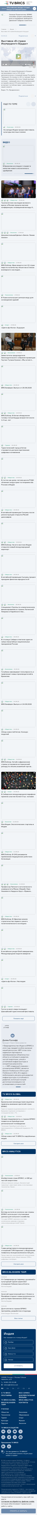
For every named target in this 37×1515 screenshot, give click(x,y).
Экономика (23, 1412)
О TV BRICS (5, 1393)
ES (24, 1388)
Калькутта (12, 1326)
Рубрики (5, 1409)
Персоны (4, 1423)
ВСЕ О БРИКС (24, 1393)
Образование (24, 1415)
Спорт (21, 1418)
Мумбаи (10, 1314)
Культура (4, 1420)
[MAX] (20, 1437)
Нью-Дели (11, 1320)
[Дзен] (20, 1431)
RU (2, 1388)
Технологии (5, 1415)
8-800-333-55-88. (6, 1475)
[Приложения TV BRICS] (3, 1446)
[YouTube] (15, 1431)
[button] (7, 173)
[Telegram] (9, 1437)
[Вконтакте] (3, 1431)
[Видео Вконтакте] (15, 1437)
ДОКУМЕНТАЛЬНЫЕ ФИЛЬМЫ (27, 1396)
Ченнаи (10, 1332)
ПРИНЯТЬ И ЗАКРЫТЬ (18, 1511)
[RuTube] (3, 1437)
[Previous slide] (30, 66)
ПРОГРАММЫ (6, 1395)
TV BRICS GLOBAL (8, 1400)
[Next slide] (33, 104)
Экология (22, 1423)
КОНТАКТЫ (23, 1402)
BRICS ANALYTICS (26, 1400)
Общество (5, 1412)
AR (29, 1388)
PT (18, 1388)
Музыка (22, 1420)
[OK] (9, 1431)
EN (8, 1388)
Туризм (4, 1418)
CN (13, 1388)
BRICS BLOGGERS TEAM (8, 1403)
